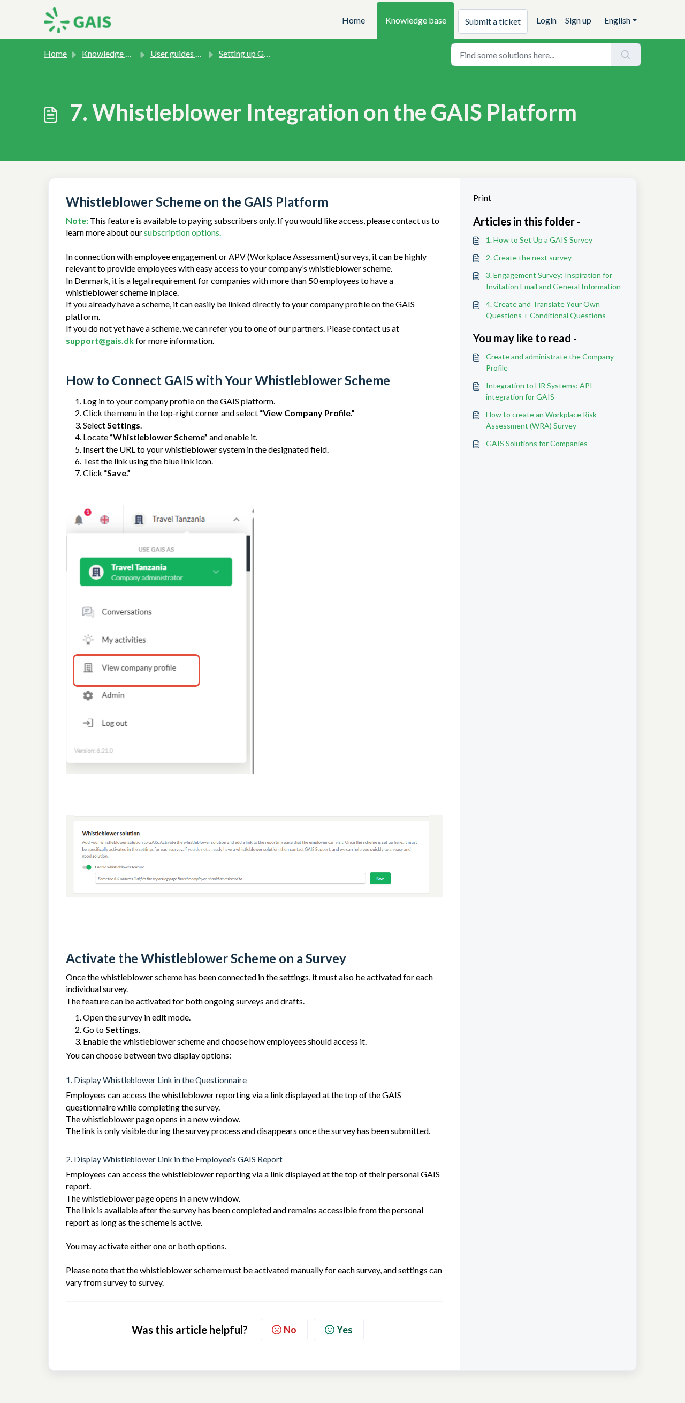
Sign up (578, 20)
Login (546, 20)
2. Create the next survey (529, 257)
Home (353, 20)
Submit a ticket (493, 21)
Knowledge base (415, 20)
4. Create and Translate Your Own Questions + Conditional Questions (546, 309)
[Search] (626, 54)
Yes (345, 1330)
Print (482, 197)
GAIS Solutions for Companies (537, 443)
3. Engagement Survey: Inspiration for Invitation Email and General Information (553, 281)
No (290, 1330)
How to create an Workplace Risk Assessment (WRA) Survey (541, 420)
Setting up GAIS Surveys (263, 53)
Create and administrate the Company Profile (550, 362)
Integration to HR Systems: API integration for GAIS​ (539, 391)
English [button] (617, 20)
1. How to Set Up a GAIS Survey (539, 239)
